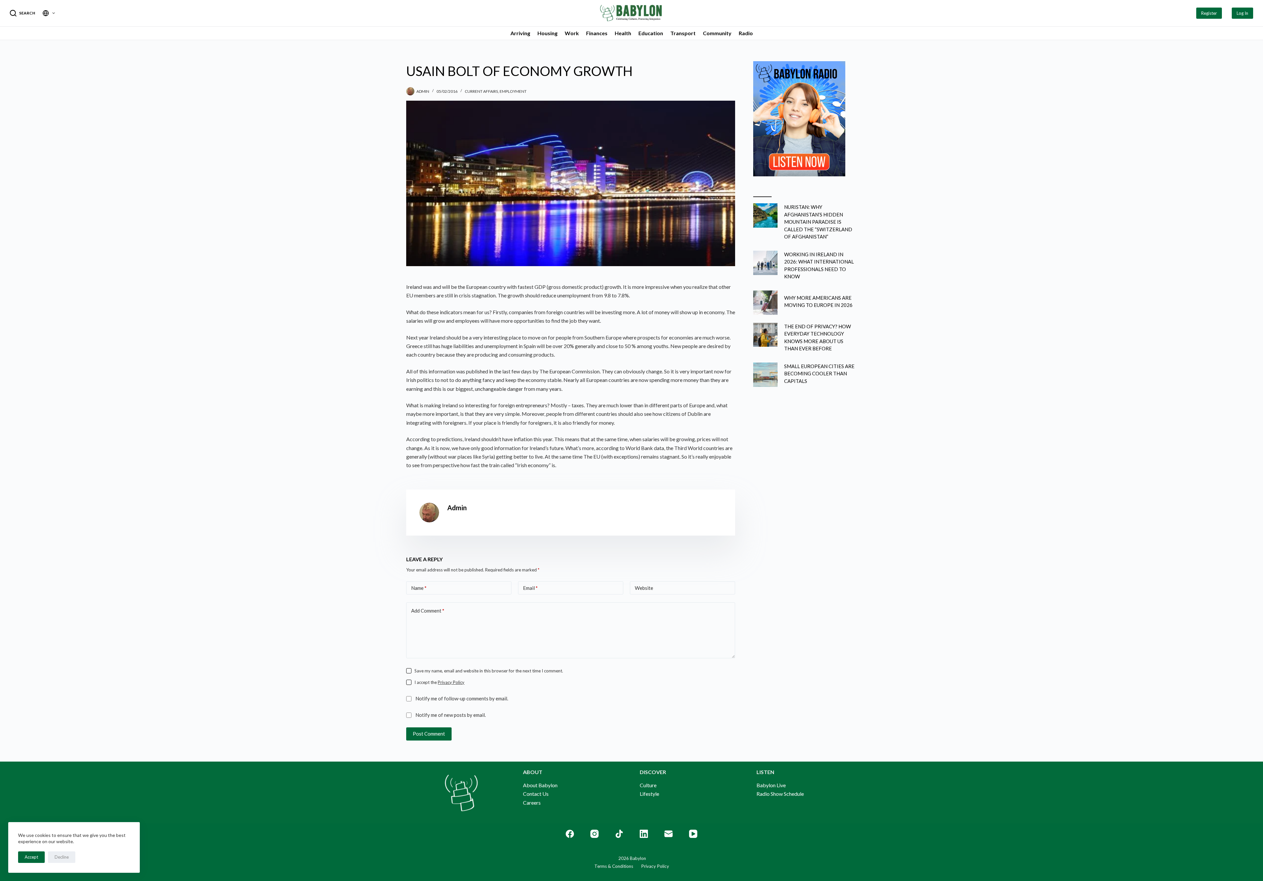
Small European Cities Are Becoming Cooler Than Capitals (819, 373)
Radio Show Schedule (780, 794)
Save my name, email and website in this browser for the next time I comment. (488, 670)
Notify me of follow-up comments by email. (461, 698)
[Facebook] (570, 834)
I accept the (439, 682)
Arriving (520, 33)
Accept (31, 857)
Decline (62, 857)
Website (644, 588)
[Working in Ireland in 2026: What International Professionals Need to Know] (765, 263)
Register (1209, 13)
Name (419, 588)
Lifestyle (649, 794)
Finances (596, 33)
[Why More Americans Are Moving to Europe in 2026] (765, 302)
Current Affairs (481, 91)
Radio (746, 33)
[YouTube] (693, 834)
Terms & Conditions (613, 866)
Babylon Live (771, 785)
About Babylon (540, 785)
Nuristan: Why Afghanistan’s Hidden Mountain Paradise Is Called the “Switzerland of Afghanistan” (818, 221)
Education (650, 33)
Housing (547, 33)
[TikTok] (619, 834)
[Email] (668, 834)
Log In (1242, 13)
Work (572, 33)
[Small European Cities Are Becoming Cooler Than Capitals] (765, 375)
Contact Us (536, 794)
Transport (683, 33)
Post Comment (429, 734)
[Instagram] (594, 834)
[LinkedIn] (644, 834)
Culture (648, 785)
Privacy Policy (451, 682)
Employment (513, 91)
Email (530, 588)
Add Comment (427, 611)
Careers (532, 802)
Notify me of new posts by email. (450, 715)
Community (717, 33)
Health (623, 33)
